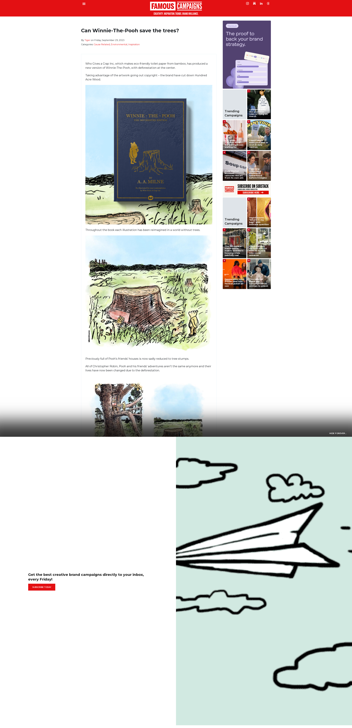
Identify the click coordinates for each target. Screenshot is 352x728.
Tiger (87, 40)
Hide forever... (338, 433)
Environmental (119, 44)
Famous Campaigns (176, 8)
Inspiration (134, 44)
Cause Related (102, 44)
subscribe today (41, 587)
